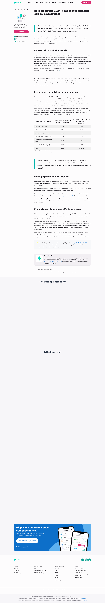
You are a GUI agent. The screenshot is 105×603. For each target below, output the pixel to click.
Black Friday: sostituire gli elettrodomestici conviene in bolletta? (31, 380)
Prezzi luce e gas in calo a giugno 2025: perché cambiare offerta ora (33, 407)
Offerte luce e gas (38, 568)
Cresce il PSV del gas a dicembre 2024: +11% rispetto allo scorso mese (33, 445)
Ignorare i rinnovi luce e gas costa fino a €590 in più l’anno (30, 364)
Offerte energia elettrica (40, 570)
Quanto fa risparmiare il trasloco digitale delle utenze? (29, 391)
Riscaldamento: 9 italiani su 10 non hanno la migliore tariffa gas (31, 473)
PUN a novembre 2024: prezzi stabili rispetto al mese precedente (32, 467)
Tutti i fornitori (58, 580)
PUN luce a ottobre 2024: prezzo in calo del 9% (27, 494)
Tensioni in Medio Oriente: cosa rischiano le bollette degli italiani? (32, 369)
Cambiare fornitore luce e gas (82, 573)
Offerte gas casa (38, 572)
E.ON (56, 579)
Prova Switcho (86, 2)
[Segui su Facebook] (82, 559)
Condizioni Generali (53, 589)
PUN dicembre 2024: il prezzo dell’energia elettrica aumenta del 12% (33, 451)
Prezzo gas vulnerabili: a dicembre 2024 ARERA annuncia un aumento (33, 440)
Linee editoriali (17, 573)
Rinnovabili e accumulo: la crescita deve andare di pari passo (31, 489)
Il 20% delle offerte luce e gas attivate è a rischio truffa (29, 418)
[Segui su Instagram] (86, 559)
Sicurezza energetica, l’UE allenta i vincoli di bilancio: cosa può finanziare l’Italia (51, 305)
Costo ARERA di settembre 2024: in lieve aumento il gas (29, 505)
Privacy (44, 589)
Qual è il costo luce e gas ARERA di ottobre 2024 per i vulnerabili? (32, 483)
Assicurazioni (61, 2)
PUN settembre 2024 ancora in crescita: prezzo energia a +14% (31, 516)
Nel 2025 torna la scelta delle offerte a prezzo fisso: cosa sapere (32, 375)
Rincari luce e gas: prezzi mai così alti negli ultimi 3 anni (24, 305)
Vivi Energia (57, 577)
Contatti (16, 572)
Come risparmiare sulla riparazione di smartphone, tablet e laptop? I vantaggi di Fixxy (79, 306)
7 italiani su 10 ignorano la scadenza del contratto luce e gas (30, 424)
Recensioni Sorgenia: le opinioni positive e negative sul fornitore (25, 336)
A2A (56, 570)
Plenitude (57, 568)
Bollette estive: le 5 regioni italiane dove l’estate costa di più (30, 402)
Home (39, 272)
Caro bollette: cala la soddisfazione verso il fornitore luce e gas (31, 413)
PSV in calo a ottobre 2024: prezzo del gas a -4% (28, 478)
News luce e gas (25, 308)
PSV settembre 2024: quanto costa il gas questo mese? (29, 511)
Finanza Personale (80, 310)
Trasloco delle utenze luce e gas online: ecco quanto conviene (31, 500)
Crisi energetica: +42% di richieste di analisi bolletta (28, 359)
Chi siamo (16, 570)
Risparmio (70, 2)
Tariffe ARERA (78, 572)
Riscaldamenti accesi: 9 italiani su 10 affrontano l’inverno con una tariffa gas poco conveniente (39, 386)
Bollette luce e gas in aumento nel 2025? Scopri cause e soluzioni (32, 435)
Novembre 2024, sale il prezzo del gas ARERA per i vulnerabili (31, 456)
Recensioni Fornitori (26, 340)
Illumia (56, 575)
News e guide (78, 577)
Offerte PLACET (78, 575)
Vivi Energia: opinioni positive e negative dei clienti (50, 336)
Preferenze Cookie (61, 589)
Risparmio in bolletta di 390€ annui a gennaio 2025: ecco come (31, 429)
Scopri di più (83, 598)
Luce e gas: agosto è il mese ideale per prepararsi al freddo (30, 397)
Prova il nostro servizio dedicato (53, 261)
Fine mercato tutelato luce (81, 570)
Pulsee (56, 572)
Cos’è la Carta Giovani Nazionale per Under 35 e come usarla (78, 336)
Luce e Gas (44, 272)
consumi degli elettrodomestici (65, 196)
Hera (56, 573)
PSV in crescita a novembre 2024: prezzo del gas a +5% (30, 462)
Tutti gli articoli (17, 568)
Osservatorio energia (39, 573)
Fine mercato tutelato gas (81, 568)
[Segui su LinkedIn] (89, 559)
